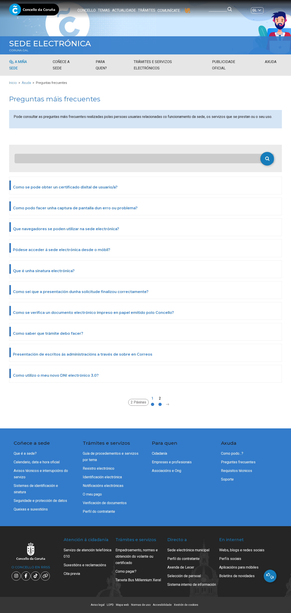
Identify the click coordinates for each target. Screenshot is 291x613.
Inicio (13, 83)
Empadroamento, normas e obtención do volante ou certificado (136, 556)
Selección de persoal (184, 576)
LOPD (110, 605)
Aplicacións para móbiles (238, 567)
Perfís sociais (230, 559)
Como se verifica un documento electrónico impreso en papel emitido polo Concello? (93, 312)
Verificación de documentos (105, 503)
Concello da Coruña (34, 11)
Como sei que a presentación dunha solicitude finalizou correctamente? (80, 292)
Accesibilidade (162, 605)
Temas (104, 10)
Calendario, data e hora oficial (37, 462)
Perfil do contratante (99, 511)
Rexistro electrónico (98, 468)
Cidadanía (159, 453)
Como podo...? (232, 453)
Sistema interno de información (191, 584)
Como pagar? (125, 571)
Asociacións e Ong (166, 471)
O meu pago (92, 494)
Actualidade (124, 10)
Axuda (270, 62)
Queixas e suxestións (31, 509)
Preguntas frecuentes (238, 462)
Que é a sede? (25, 453)
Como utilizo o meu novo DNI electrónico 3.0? (56, 375)
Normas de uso (141, 605)
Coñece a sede (61, 65)
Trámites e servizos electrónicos (153, 65)
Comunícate (169, 10)
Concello (87, 10)
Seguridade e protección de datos (40, 500)
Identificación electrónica (102, 477)
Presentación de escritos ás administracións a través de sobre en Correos (82, 354)
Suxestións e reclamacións (85, 565)
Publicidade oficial (223, 65)
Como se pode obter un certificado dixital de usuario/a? (65, 187)
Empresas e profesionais (172, 462)
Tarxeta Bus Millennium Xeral (138, 580)
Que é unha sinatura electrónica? (44, 271)
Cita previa (72, 573)
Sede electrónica (50, 43)
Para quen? (101, 65)
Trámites (146, 10)
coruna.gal (18, 50)
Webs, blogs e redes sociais (241, 550)
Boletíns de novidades (237, 576)
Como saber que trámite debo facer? (48, 333)
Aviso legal (98, 605)
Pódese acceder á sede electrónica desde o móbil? (61, 250)
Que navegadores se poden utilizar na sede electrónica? (66, 229)
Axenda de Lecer (180, 567)
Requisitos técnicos (236, 471)
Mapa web (122, 605)
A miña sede (18, 65)
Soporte (227, 479)
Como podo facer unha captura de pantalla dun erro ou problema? (75, 208)
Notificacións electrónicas (103, 485)
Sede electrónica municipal (188, 550)
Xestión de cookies (186, 605)
